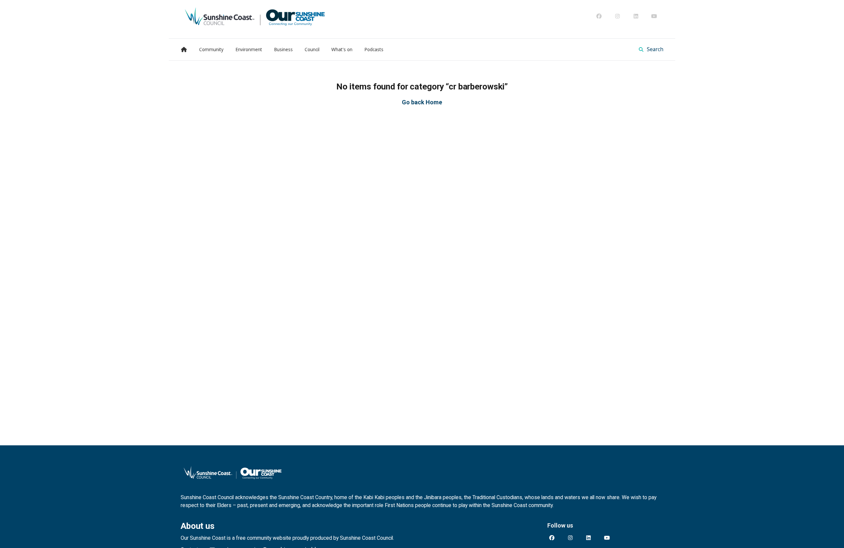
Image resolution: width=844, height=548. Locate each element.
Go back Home (422, 102)
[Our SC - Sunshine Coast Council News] (255, 16)
